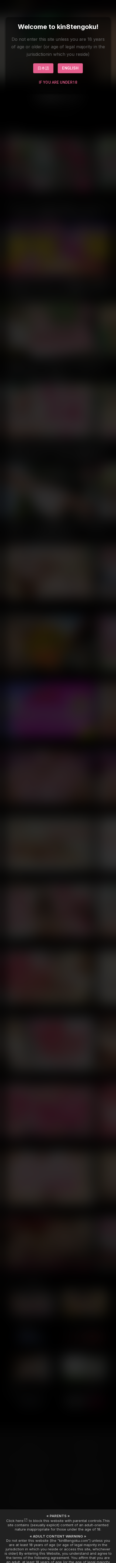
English (70, 68)
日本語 (43, 68)
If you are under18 (58, 82)
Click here (14, 1520)
